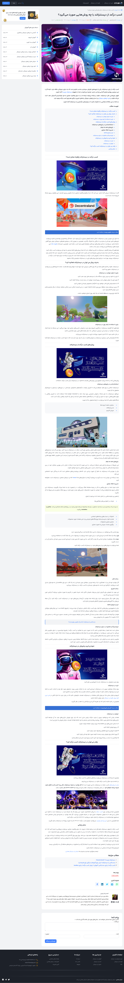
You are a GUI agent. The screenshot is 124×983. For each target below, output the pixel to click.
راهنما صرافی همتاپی (54, 959)
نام (117, 934)
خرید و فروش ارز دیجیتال (116, 959)
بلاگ (121, 964)
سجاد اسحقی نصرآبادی (97, 20)
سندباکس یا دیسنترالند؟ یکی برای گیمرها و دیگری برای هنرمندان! (96, 863)
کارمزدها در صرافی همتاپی (53, 962)
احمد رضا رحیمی (113, 20)
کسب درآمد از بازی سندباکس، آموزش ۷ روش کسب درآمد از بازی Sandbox (94, 865)
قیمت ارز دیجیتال (95, 3)
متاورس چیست (108, 232)
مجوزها (78, 964)
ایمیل (47, 934)
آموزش (116, 10)
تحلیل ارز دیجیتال (97, 964)
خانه (120, 10)
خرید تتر (23, 18)
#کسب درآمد (115, 876)
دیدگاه (116, 922)
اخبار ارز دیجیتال (97, 962)
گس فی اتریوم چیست (106, 708)
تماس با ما (77, 962)
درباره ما (78, 959)
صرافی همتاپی (118, 3)
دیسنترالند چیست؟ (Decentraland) (105, 860)
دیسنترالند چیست (67, 92)
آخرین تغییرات (56, 964)
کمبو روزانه (86, 3)
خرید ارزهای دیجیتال (104, 98)
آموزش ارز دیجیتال (97, 959)
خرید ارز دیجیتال (108, 3)
